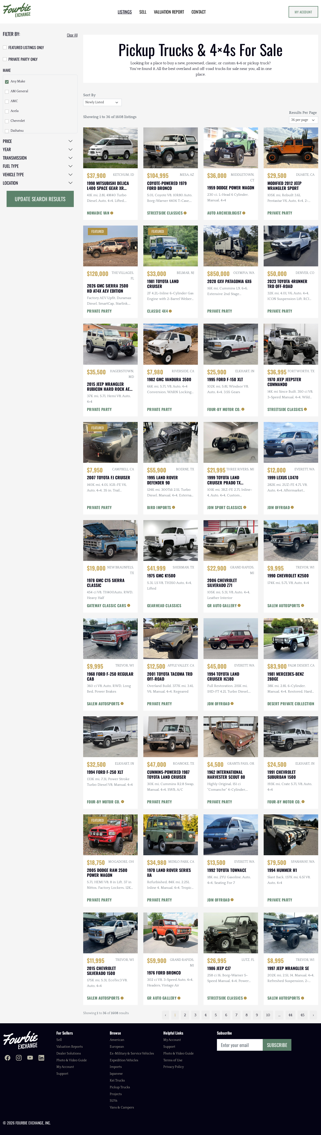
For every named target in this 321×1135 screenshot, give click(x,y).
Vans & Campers (122, 1107)
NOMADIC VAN (98, 213)
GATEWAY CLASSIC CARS (106, 605)
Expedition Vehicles (124, 1060)
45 (303, 1015)
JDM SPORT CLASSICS (224, 507)
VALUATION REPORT (169, 12)
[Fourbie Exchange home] (20, 1040)
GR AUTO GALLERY (222, 605)
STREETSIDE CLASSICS (165, 213)
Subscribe (277, 1044)
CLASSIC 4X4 (157, 311)
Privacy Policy (173, 1067)
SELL (142, 12)
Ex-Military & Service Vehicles (132, 1053)
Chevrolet (18, 121)
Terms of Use (172, 1060)
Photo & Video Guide (71, 1060)
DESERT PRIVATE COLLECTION (290, 704)
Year (7, 149)
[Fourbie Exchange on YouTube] (30, 1058)
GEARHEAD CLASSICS (164, 605)
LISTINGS (125, 12)
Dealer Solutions (68, 1053)
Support (62, 1074)
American (117, 1040)
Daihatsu (17, 131)
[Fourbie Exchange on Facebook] (7, 1058)
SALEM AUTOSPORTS (283, 605)
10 (268, 1015)
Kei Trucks (117, 1080)
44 (290, 1015)
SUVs (113, 1101)
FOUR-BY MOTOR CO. (224, 409)
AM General (19, 91)
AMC (14, 101)
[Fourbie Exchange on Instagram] (18, 1058)
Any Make (18, 81)
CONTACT (199, 12)
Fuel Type (11, 166)
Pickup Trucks (120, 1087)
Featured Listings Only (26, 47)
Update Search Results (40, 199)
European (117, 1047)
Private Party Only (23, 59)
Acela (15, 111)
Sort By (89, 95)
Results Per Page (303, 113)
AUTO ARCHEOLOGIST (224, 213)
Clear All (72, 35)
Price (7, 141)
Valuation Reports (69, 1047)
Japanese (116, 1074)
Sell (59, 1040)
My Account (303, 11)
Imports (116, 1067)
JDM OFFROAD (278, 507)
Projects (116, 1094)
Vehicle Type (13, 174)
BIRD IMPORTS (159, 507)
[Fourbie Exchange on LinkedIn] (41, 1058)
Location (10, 183)
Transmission (15, 158)
